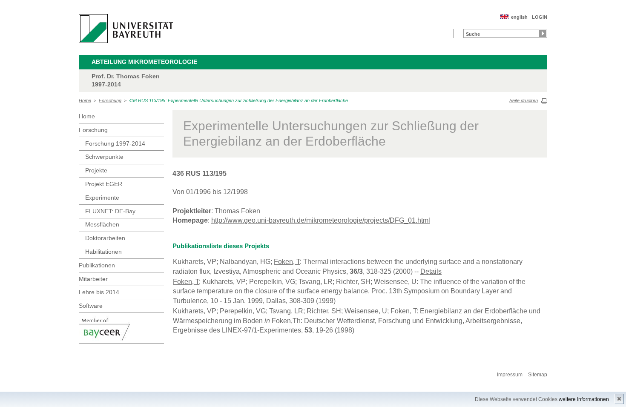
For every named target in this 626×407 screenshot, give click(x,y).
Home (85, 100)
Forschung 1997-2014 (115, 143)
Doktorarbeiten (105, 238)
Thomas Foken (237, 211)
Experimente (102, 197)
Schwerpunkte (104, 156)
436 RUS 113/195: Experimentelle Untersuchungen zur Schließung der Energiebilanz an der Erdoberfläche (238, 100)
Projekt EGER (103, 184)
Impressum (510, 375)
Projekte (96, 170)
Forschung (110, 100)
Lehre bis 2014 (99, 292)
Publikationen (97, 265)
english (519, 17)
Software (91, 305)
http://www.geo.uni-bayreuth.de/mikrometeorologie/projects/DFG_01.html (320, 220)
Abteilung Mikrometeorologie (144, 61)
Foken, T (287, 261)
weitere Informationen (584, 399)
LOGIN (539, 17)
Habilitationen (103, 251)
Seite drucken (523, 100)
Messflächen (102, 224)
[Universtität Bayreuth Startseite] (126, 28)
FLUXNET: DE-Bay (110, 211)
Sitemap (537, 375)
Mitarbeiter (93, 278)
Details (431, 271)
